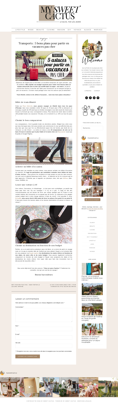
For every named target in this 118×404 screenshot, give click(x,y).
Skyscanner (62, 132)
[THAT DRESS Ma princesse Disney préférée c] (87, 191)
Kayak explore (34, 253)
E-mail (17, 334)
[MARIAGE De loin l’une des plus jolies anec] (97, 169)
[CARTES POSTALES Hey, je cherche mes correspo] (87, 180)
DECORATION (92, 233)
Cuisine (51, 30)
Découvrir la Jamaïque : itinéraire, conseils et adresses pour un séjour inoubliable (91, 339)
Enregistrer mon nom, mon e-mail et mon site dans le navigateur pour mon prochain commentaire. (44, 351)
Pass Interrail (27, 106)
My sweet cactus (69, 401)
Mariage (98, 30)
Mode (31, 30)
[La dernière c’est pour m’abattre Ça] (87, 158)
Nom (17, 326)
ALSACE (92, 222)
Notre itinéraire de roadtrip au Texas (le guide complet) (92, 318)
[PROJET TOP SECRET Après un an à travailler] (87, 147)
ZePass (65, 178)
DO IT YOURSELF (92, 237)
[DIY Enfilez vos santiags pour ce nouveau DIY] (97, 158)
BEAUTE (92, 226)
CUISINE (92, 229)
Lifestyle (20, 30)
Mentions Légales (84, 401)
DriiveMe (18, 198)
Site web (17, 342)
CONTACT (97, 90)
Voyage (77, 30)
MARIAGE (92, 247)
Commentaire (19, 307)
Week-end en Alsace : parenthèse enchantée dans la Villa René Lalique (92, 298)
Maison (61, 30)
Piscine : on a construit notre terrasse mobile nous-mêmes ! (92, 278)
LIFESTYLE (92, 240)
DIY (69, 30)
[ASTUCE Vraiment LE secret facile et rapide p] (87, 169)
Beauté (40, 30)
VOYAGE (44, 38)
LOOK (92, 244)
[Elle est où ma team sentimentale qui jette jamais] (97, 147)
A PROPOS (88, 90)
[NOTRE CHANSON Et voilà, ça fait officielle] (97, 191)
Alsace (87, 30)
